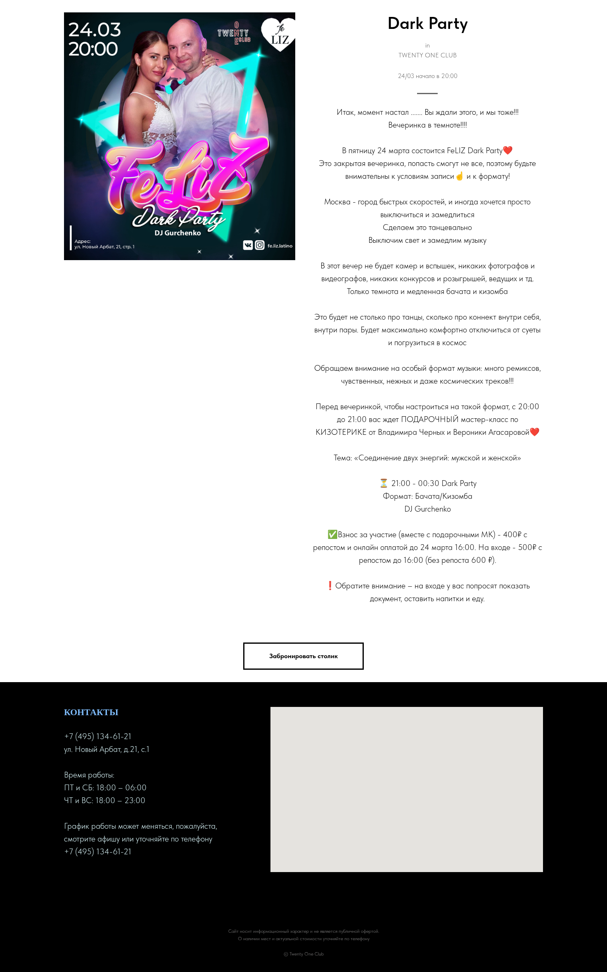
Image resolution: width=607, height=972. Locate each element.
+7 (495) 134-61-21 (97, 736)
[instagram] (100, 878)
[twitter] (85, 878)
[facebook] (70, 878)
